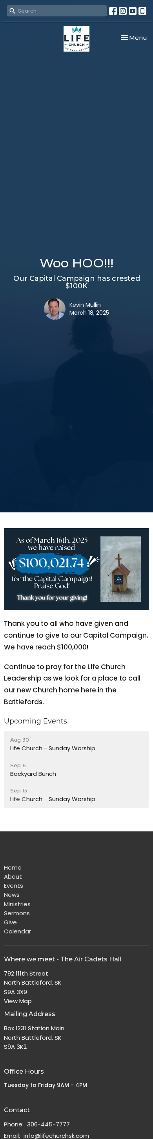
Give (10, 922)
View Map (18, 1001)
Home (13, 867)
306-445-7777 (48, 1124)
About (13, 876)
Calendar (17, 931)
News (12, 894)
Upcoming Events (35, 721)
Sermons (17, 913)
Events (13, 885)
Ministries (17, 904)
